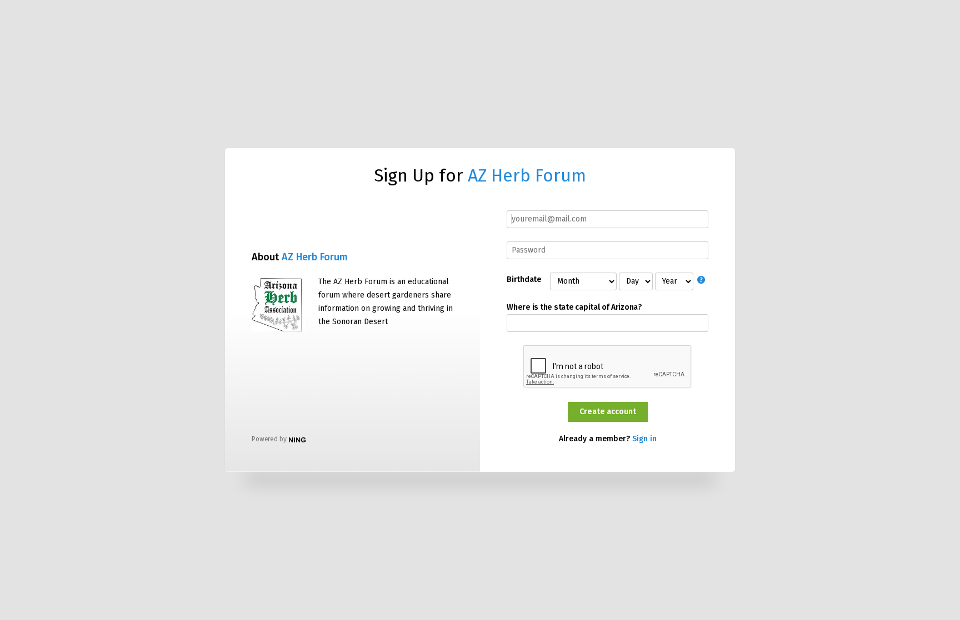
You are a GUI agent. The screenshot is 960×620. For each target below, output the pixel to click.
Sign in (644, 438)
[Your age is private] (702, 280)
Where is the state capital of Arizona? (574, 307)
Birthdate (524, 280)
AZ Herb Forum (527, 175)
